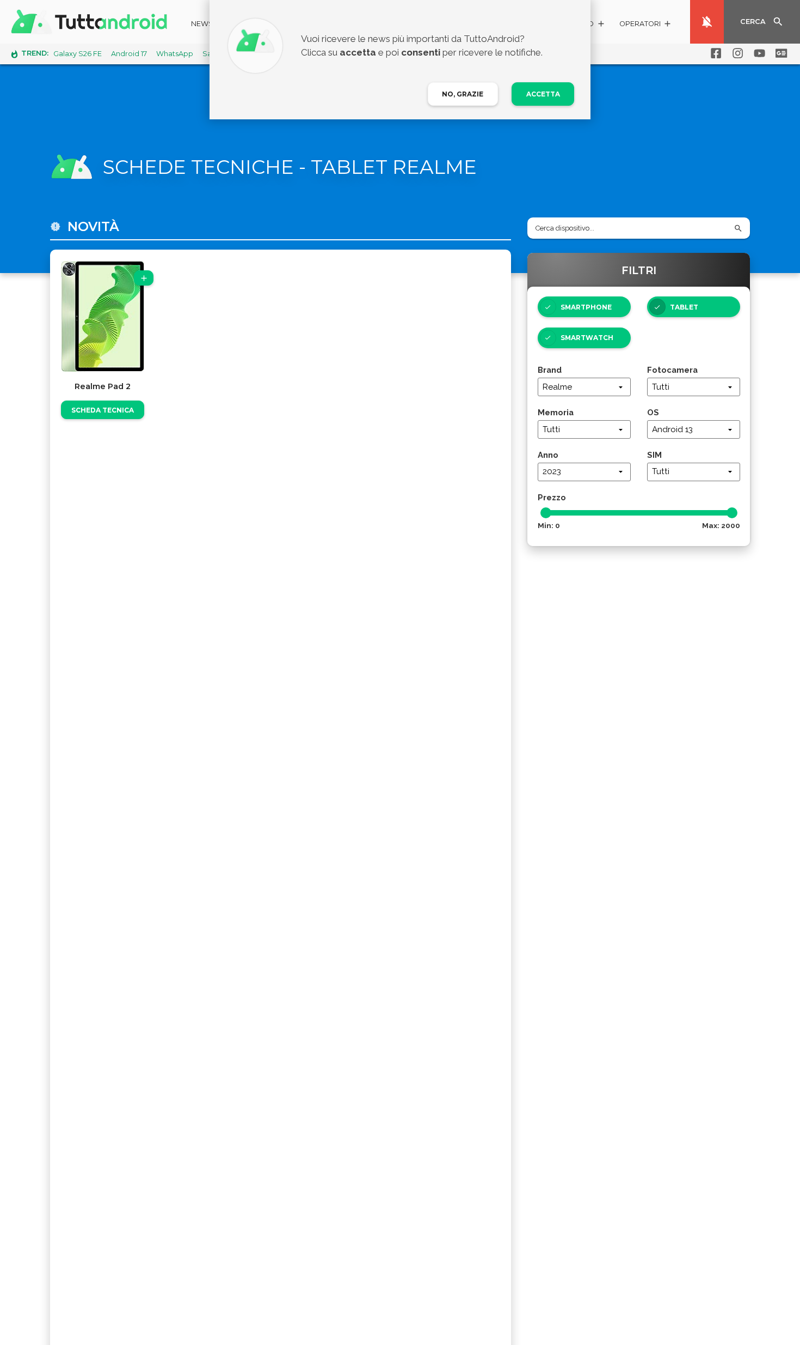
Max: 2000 (721, 525)
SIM (654, 454)
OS (653, 412)
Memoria (556, 412)
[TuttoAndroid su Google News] (779, 53)
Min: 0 (549, 525)
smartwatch (587, 338)
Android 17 (129, 54)
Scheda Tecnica (102, 410)
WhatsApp (174, 54)
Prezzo (552, 497)
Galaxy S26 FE (77, 54)
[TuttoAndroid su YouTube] (757, 53)
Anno (548, 454)
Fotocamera (672, 369)
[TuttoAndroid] (91, 21)
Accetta (543, 94)
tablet (684, 307)
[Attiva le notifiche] (707, 22)
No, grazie (462, 94)
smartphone (586, 307)
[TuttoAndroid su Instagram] (736, 53)
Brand (550, 369)
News (202, 24)
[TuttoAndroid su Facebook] (714, 53)
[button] (645, 25)
